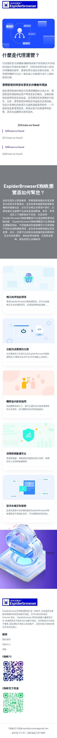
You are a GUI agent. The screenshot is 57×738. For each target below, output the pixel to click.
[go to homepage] (19, 7)
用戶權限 (41, 733)
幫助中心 (6, 644)
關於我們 (6, 639)
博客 (4, 649)
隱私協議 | (32, 733)
